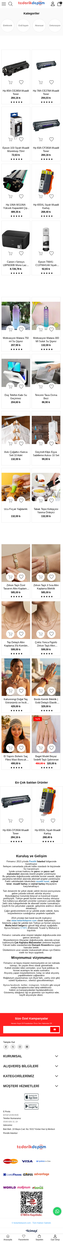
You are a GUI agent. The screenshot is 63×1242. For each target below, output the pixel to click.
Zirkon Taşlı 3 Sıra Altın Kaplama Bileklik (46, 587)
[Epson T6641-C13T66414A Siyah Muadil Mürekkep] (46, 240)
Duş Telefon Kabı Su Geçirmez (16, 397)
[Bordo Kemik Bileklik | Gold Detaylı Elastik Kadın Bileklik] (46, 677)
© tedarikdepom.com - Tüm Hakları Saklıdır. (31, 1223)
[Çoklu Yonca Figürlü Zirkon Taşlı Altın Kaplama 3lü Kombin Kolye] (46, 620)
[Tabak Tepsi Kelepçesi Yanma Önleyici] (46, 487)
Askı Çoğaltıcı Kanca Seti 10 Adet (15, 454)
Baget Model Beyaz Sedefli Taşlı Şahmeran (46, 758)
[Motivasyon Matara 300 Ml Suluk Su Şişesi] (46, 316)
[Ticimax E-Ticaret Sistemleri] (31, 1231)
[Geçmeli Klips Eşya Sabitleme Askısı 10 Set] (46, 430)
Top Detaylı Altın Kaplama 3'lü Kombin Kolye (15, 644)
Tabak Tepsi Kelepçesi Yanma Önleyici (46, 511)
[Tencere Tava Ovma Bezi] (46, 373)
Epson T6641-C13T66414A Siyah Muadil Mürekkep (46, 263)
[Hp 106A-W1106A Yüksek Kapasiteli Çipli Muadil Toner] (16, 183)
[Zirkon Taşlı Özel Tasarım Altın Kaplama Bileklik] (16, 563)
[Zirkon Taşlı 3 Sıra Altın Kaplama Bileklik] (46, 563)
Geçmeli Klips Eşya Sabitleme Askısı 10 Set (46, 454)
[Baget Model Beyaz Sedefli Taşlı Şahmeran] (46, 734)
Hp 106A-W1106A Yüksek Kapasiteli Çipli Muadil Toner (15, 206)
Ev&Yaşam (23, 25)
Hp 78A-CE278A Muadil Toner (46, 92)
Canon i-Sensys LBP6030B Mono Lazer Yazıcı (16, 263)
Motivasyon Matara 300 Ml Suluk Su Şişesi (46, 340)
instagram (34, 985)
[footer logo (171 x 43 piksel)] (31, 1147)
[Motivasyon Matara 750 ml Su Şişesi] (16, 316)
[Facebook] (6, 1047)
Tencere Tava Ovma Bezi (46, 397)
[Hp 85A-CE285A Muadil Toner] (16, 68)
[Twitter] (13, 1047)
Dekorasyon (54, 25)
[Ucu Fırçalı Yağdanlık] (16, 487)
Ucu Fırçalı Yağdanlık (16, 509)
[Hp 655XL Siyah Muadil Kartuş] (46, 183)
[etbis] (31, 1204)
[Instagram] (20, 1047)
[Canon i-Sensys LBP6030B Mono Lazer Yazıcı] (16, 240)
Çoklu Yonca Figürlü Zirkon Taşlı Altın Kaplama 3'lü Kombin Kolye (46, 644)
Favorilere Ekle (21, 82)
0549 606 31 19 (10, 1122)
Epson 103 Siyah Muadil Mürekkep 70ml (16, 149)
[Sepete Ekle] (10, 82)
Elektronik (7, 25)
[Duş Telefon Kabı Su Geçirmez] (16, 373)
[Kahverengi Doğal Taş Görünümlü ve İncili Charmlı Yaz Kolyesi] (16, 677)
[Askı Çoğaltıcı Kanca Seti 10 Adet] (16, 430)
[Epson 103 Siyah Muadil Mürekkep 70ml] (16, 126)
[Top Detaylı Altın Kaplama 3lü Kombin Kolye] (16, 620)
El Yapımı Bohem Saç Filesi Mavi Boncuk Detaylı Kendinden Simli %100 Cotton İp (16, 758)
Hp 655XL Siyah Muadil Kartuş (46, 206)
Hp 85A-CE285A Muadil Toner (16, 92)
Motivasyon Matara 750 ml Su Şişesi (16, 340)
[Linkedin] (27, 1047)
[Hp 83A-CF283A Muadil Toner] (46, 126)
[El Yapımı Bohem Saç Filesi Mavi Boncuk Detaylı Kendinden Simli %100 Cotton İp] (16, 734)
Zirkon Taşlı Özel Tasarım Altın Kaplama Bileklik (15, 587)
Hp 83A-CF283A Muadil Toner (46, 149)
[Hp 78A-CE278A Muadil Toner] (46, 68)
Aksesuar (39, 25)
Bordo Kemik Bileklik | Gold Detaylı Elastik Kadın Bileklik (46, 701)
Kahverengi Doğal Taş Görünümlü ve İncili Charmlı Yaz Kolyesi (16, 701)
